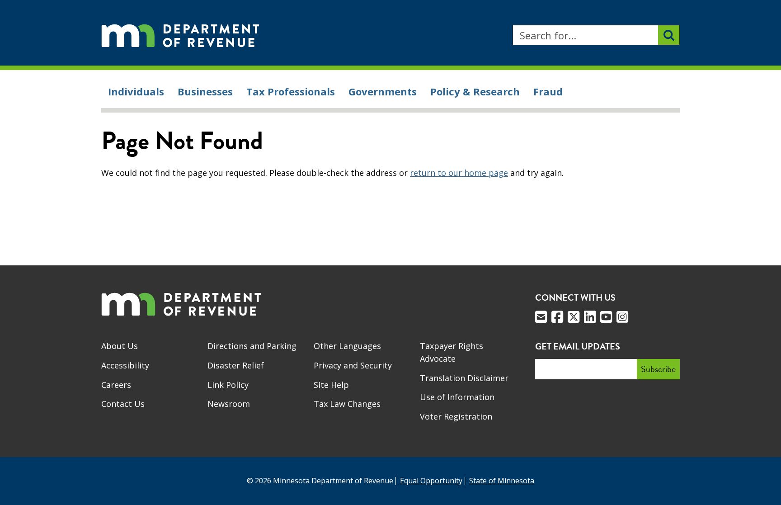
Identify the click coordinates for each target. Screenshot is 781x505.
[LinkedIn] (590, 317)
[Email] (541, 317)
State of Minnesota (501, 481)
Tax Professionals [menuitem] (290, 91)
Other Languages (347, 345)
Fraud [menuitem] (548, 91)
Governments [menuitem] (382, 91)
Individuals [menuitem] (136, 91)
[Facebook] (557, 317)
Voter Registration (456, 416)
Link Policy (228, 384)
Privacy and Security (353, 365)
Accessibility (125, 365)
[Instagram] (622, 317)
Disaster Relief (235, 365)
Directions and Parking (251, 345)
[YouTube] (606, 317)
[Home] (180, 35)
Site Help (331, 384)
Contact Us (123, 403)
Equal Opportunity (431, 481)
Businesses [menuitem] (205, 91)
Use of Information (457, 397)
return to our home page (459, 172)
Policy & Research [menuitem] (475, 91)
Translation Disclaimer (464, 378)
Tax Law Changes (347, 403)
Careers (116, 384)
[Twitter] (573, 317)
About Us (119, 345)
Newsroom (228, 403)
